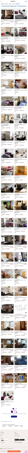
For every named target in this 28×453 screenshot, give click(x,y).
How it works (2, 433)
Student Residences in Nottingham (10, 426)
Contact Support (3, 442)
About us (2, 434)
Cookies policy (16, 434)
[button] (25, 1)
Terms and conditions (17, 436)
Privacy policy (16, 433)
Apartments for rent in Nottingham (16, 426)
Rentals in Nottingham (21, 426)
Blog (1, 436)
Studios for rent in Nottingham (4, 426)
